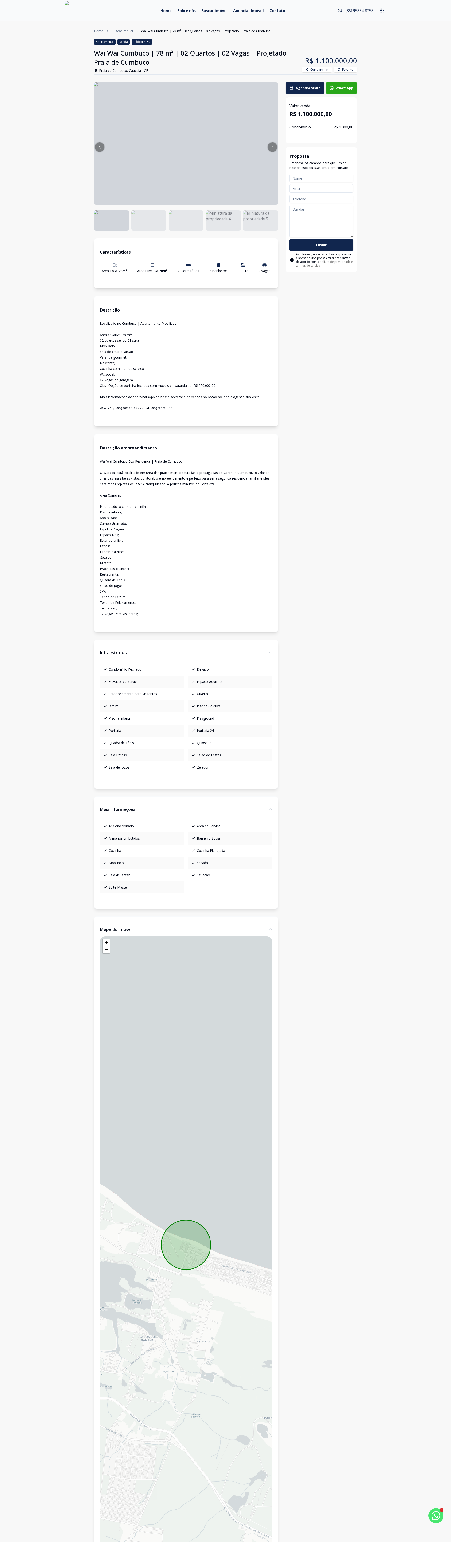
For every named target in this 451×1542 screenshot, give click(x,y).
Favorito (347, 70)
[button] (99, 147)
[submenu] (381, 11)
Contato (277, 10)
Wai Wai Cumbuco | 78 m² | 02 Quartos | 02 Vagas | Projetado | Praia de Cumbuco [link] (206, 31)
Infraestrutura (114, 652)
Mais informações (117, 809)
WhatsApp (344, 88)
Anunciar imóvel (248, 10)
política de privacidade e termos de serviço (324, 264)
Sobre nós (186, 10)
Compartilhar (319, 70)
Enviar (321, 245)
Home (166, 10)
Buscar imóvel (214, 10)
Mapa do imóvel (116, 929)
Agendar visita (308, 88)
